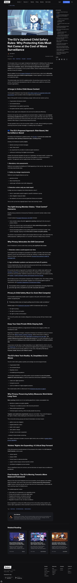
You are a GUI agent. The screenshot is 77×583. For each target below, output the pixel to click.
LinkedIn (69, 568)
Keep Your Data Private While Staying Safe (62, 41)
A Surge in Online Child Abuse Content (62, 13)
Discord (16, 271)
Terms (11, 571)
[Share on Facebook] (62, 59)
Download (67, 1)
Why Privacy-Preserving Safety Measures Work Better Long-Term (63, 47)
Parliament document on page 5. (38, 388)
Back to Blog (12, 5)
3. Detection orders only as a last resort (63, 24)
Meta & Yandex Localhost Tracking (23, 334)
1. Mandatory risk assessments (63, 18)
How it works (47, 1)
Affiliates (53, 572)
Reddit (69, 571)
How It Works (46, 571)
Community (54, 569)
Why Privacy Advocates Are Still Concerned (63, 30)
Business (42, 1)
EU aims (35, 136)
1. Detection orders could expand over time (61, 33)
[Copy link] (67, 59)
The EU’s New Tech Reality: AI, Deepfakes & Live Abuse (62, 44)
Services (46, 572)
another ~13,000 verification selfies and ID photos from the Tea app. (26, 275)
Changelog (46, 575)
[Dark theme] (72, 2)
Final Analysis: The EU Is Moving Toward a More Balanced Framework (62, 53)
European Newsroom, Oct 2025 (24, 218)
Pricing (37, 1)
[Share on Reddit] (64, 59)
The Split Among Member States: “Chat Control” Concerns (63, 27)
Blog (53, 568)
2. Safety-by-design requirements (61, 21)
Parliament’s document (23, 305)
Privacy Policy (6, 571)
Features (32, 1)
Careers (61, 568)
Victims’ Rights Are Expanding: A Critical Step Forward (63, 50)
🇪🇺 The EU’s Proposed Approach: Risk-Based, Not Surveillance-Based (63, 16)
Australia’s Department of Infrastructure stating (28, 282)
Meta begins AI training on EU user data (36, 336)
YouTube (10, 271)
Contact (61, 569)
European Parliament (25, 73)
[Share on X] (57, 59)
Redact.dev (12, 346)
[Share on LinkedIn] (59, 59)
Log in (60, 1)
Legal (53, 574)
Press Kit (53, 571)
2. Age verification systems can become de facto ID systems (63, 35)
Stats (45, 574)
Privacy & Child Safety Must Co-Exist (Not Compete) (62, 38)
